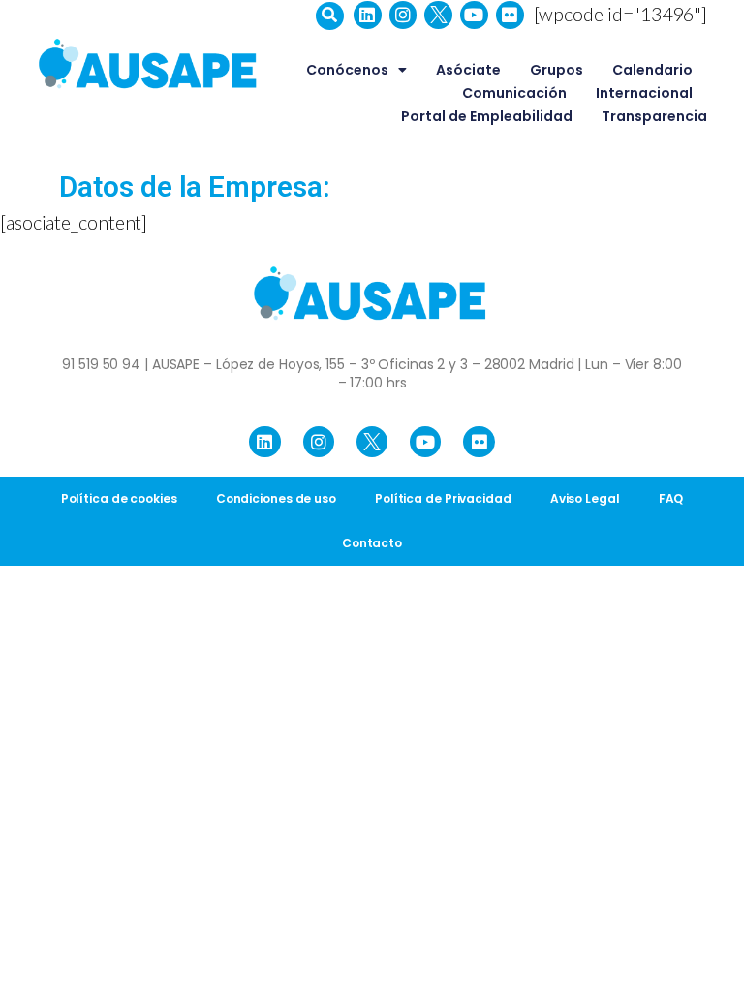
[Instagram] (403, 15)
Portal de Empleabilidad (487, 116)
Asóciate (468, 69)
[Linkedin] (368, 15)
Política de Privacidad (443, 498)
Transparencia (654, 116)
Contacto (372, 543)
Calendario (652, 69)
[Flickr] (510, 15)
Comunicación (514, 93)
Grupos (556, 69)
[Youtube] (474, 15)
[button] (330, 16)
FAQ (671, 498)
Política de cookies (119, 498)
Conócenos (347, 69)
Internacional (644, 93)
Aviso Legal (585, 498)
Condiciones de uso (276, 498)
